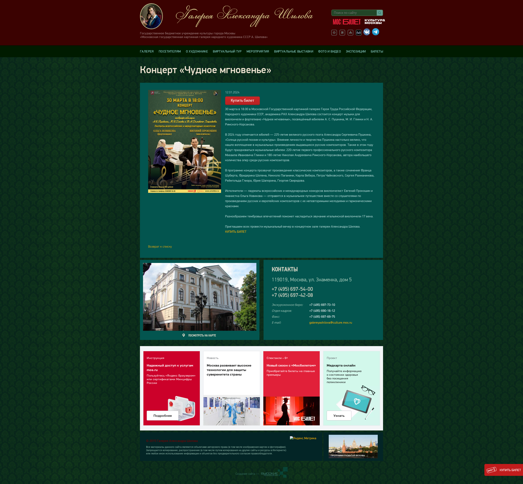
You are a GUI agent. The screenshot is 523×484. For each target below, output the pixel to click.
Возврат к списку (160, 246)
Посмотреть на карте (202, 335)
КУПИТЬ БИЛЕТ (235, 231)
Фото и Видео (329, 51)
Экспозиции (356, 51)
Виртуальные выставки (293, 51)
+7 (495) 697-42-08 (292, 295)
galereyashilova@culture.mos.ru (330, 322)
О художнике (197, 51)
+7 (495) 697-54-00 (292, 289)
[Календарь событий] (342, 34)
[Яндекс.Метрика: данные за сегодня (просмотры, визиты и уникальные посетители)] (303, 438)
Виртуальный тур (227, 51)
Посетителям (170, 51)
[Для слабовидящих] (358, 34)
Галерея (147, 51)
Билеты (377, 51)
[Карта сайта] (350, 34)
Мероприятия (258, 51)
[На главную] (334, 34)
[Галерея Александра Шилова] (230, 16)
